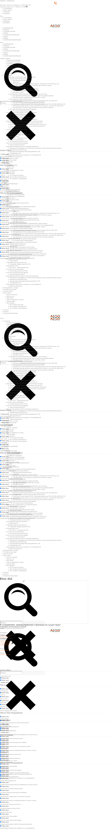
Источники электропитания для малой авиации (23, 109)
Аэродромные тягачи (12, 136)
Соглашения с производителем (15, 67)
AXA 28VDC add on (18, 92)
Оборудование (7, 75)
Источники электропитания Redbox (23, 111)
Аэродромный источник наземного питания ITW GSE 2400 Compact (32, 85)
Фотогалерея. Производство (18, 177)
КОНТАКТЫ (6, 13)
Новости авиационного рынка (15, 170)
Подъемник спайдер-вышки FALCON (20, 134)
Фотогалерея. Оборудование (18, 178)
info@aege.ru (16, 5)
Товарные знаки (11, 73)
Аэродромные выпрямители (18, 87)
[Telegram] (26, 7)
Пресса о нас (10, 167)
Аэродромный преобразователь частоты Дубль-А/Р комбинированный (33, 95)
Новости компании (12, 165)
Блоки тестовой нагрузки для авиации (17, 143)
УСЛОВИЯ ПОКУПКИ (9, 31)
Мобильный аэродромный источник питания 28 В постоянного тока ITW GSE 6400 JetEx (38, 106)
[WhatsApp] (25, 7)
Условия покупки (8, 161)
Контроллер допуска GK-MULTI (19, 141)
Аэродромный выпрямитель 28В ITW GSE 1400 (26, 90)
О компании (6, 58)
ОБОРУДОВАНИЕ (8, 28)
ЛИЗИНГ (5, 33)
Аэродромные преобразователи (19, 78)
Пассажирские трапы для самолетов (17, 129)
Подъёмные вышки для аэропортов (16, 133)
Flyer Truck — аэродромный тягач (19, 138)
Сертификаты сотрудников (14, 63)
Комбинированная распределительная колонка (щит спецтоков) (28, 124)
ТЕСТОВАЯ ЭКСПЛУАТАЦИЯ (11, 35)
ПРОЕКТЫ (6, 29)
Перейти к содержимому (7, 1)
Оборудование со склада (10, 158)
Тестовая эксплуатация (9, 160)
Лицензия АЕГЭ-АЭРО (13, 70)
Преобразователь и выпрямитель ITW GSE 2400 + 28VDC (29, 97)
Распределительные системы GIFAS (20, 128)
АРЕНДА (5, 38)
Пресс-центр (7, 163)
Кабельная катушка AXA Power (18, 150)
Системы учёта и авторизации (15, 139)
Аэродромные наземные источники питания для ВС (21, 77)
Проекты (5, 182)
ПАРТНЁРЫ (6, 12)
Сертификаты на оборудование (16, 65)
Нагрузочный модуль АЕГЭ (17, 145)
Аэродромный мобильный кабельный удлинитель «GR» (25, 151)
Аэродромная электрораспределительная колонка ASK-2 (26, 123)
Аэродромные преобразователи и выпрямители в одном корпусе (28, 94)
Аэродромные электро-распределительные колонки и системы (25, 121)
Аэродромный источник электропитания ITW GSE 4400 (28, 102)
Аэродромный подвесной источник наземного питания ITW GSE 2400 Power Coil (36, 84)
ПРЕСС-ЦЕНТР (7, 10)
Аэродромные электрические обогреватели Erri (23, 119)
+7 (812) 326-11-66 (25, 5)
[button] (55, 16)
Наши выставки (11, 172)
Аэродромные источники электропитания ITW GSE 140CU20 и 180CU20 (33, 107)
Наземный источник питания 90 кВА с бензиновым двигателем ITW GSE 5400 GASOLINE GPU (39, 104)
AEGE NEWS (10, 168)
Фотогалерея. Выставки (16, 175)
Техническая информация (10, 183)
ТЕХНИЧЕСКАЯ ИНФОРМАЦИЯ (12, 40)
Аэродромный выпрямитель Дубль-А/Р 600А (25, 89)
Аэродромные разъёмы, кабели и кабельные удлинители (22, 146)
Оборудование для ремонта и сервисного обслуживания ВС (24, 155)
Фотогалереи (10, 173)
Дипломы (9, 72)
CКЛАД (5, 36)
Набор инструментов (16, 156)
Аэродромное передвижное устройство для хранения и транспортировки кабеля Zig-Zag (35, 148)
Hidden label (5, 154)
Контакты (6, 180)
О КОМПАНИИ (7, 8)
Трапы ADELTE (14, 131)
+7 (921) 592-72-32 (19, 7)
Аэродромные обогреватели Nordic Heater (22, 117)
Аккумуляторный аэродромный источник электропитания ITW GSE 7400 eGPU (35, 100)
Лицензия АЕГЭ (11, 68)
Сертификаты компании (13, 62)
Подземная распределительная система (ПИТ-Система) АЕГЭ (27, 126)
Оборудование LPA (15, 153)
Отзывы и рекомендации (13, 60)
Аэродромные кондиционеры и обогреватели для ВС (22, 112)
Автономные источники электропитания (21, 99)
